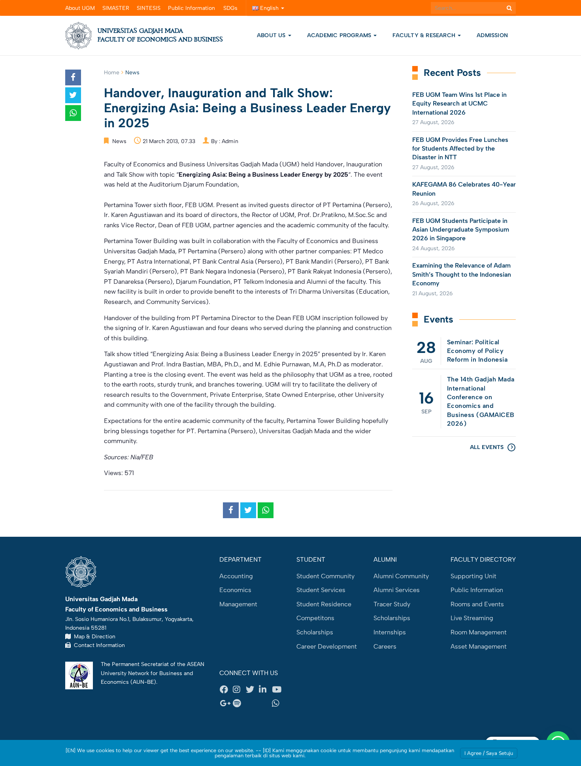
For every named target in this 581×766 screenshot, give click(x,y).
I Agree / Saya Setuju (488, 753)
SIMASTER (115, 8)
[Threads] (252, 703)
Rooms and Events (477, 604)
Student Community (325, 576)
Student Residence (323, 604)
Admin (230, 141)
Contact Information (98, 645)
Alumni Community (401, 576)
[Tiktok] (265, 703)
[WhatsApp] (278, 703)
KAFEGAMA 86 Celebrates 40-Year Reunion (464, 189)
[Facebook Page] (226, 689)
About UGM (80, 8)
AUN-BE (143, 682)
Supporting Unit (473, 576)
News (132, 72)
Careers (385, 646)
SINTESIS (148, 8)
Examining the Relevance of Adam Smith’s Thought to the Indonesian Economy (461, 274)
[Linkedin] (265, 689)
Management (238, 604)
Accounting (236, 576)
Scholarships (314, 632)
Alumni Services (397, 590)
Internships (390, 632)
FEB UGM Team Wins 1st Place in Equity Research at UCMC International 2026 (459, 103)
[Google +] (226, 703)
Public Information (191, 8)
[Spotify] (239, 703)
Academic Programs (340, 35)
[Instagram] (239, 689)
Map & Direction (93, 636)
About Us (271, 35)
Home (111, 72)
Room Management (479, 632)
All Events (487, 447)
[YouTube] (278, 689)
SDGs (230, 8)
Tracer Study (392, 604)
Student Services (320, 590)
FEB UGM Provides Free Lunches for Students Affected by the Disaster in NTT (460, 148)
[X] (252, 689)
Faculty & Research (424, 35)
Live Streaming (472, 618)
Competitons (315, 618)
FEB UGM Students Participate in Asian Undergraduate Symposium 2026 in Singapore (460, 229)
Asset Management (479, 646)
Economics (235, 590)
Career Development (326, 646)
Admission (492, 35)
